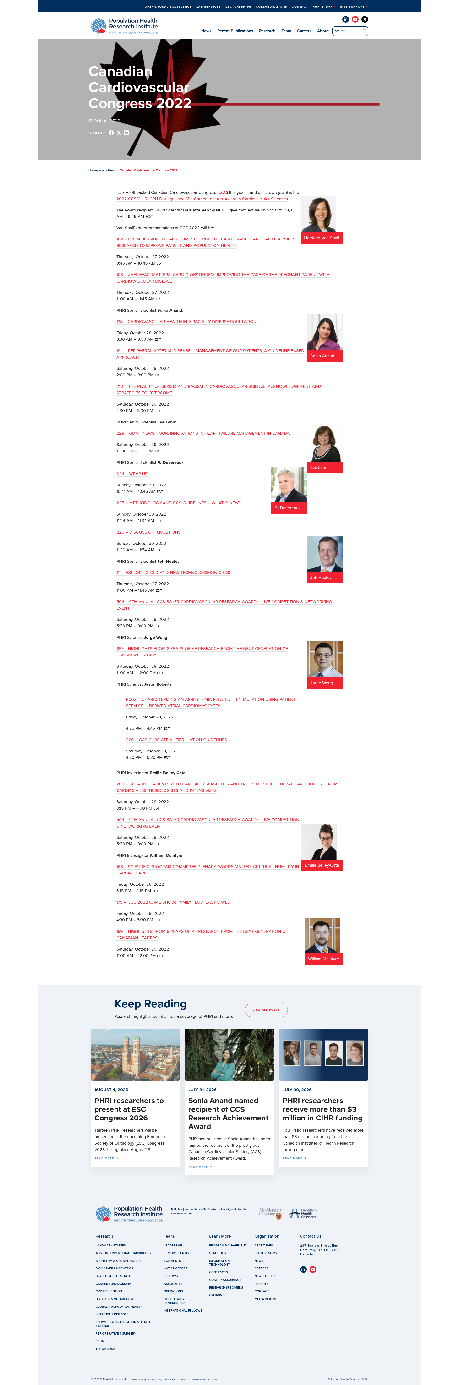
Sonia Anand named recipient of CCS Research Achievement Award (228, 1113)
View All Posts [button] (266, 1009)
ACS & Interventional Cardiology (123, 1253)
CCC (222, 192)
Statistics (217, 1253)
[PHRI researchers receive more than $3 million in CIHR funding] (323, 1078)
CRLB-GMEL (217, 1295)
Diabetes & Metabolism (114, 1299)
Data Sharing (139, 1379)
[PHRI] (124, 31)
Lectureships (238, 7)
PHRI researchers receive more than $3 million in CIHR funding (323, 1109)
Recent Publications (235, 30)
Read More (104, 1158)
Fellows (171, 1276)
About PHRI (264, 1245)
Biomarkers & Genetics (114, 1268)
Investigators (175, 1268)
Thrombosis (105, 1349)
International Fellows (183, 1311)
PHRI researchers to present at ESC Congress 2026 (129, 1109)
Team (286, 30)
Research (267, 30)
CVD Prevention (109, 1291)
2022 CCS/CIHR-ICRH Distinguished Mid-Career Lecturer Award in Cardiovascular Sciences (202, 198)
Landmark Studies (111, 1245)
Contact (300, 7)
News (206, 30)
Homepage (96, 170)
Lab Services (208, 7)
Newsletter (265, 1276)
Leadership (173, 1245)
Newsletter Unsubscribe (204, 1379)
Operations (173, 1291)
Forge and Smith (359, 1379)
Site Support (352, 7)
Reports (261, 1284)
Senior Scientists (178, 1253)
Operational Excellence (168, 7)
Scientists (172, 1261)
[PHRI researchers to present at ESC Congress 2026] (135, 1078)
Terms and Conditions (177, 1379)
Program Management (228, 1245)
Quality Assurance (225, 1280)
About (323, 30)
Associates (173, 1284)
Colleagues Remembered (174, 1301)
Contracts (218, 1272)
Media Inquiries (267, 1299)
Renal (100, 1341)
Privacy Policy (155, 1379)
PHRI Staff (322, 7)
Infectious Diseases (112, 1314)
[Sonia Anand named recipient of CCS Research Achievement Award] (229, 1078)
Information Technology (219, 1263)
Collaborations (271, 7)
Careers (304, 30)
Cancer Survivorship (113, 1284)
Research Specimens (226, 1288)
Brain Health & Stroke (114, 1276)
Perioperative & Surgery (116, 1333)
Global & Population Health (119, 1307)
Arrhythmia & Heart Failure (118, 1261)
